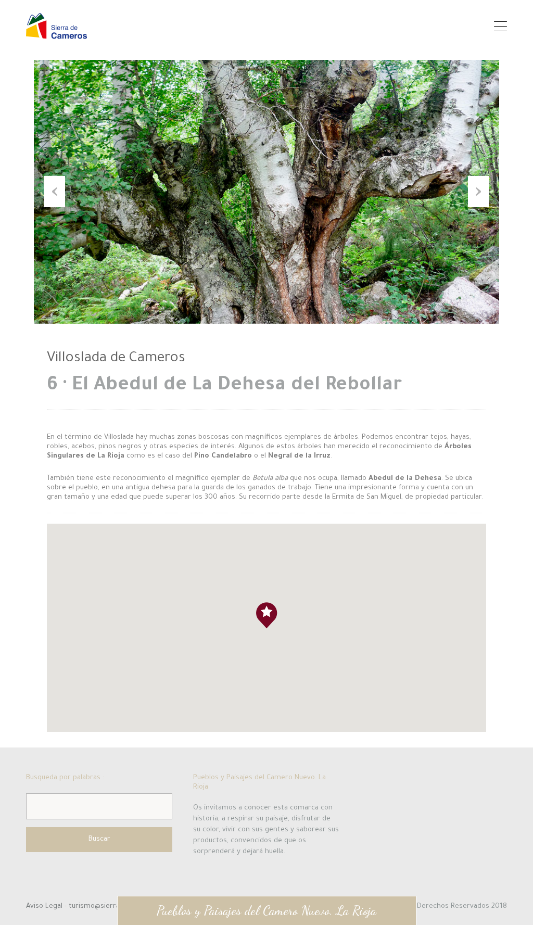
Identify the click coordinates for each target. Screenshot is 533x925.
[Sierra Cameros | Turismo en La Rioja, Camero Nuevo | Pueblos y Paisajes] (56, 34)
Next (478, 191)
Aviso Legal (45, 906)
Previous (54, 191)
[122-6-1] (266, 192)
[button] (277, 628)
